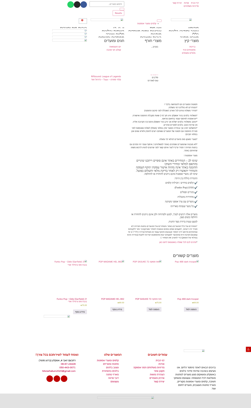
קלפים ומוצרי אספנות (146, 23)
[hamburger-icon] (159, 21)
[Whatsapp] (70, 4)
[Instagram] (77, 4)
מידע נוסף (117, 309)
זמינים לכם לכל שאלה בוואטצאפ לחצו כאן (177, 242)
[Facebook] (83, 4)
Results (118, 13)
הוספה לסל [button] (191, 309)
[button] (248, 349)
